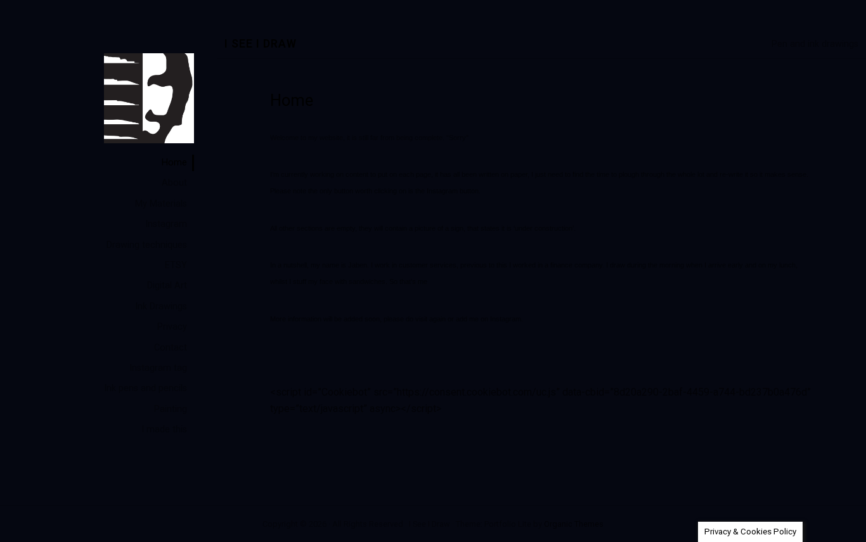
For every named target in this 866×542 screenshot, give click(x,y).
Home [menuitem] (174, 162)
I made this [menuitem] (164, 429)
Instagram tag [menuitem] (158, 368)
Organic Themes (574, 524)
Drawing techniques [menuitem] (147, 245)
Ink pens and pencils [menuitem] (145, 388)
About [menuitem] (174, 182)
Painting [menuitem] (170, 409)
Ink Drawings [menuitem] (161, 306)
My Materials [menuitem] (161, 203)
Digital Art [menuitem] (167, 285)
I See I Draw (260, 44)
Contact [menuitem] (170, 347)
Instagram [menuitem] (166, 224)
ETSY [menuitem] (176, 265)
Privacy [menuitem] (172, 326)
